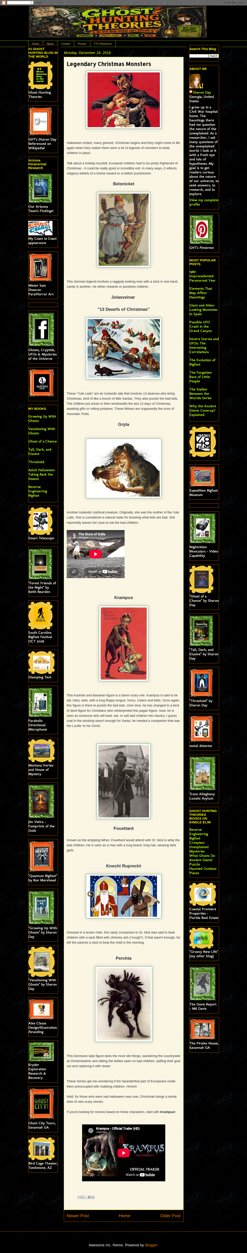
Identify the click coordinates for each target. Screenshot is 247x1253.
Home (35, 43)
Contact (65, 43)
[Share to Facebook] (89, 1197)
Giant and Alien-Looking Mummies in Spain (203, 309)
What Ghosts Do (202, 855)
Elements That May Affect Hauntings (200, 292)
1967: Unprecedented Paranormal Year (202, 275)
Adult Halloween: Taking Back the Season (41, 474)
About (50, 43)
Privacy (82, 43)
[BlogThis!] (82, 1197)
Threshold (36, 462)
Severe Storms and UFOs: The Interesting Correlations (204, 345)
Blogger (151, 1245)
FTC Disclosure (103, 43)
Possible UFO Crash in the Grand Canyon (200, 326)
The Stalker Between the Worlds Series (200, 393)
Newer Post (78, 1215)
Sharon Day (202, 92)
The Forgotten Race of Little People (200, 376)
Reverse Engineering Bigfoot (37, 491)
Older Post (170, 1215)
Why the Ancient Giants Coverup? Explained (202, 410)
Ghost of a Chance (42, 441)
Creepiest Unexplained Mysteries (199, 846)
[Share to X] (86, 1197)
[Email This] (79, 1197)
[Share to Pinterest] (93, 1197)
